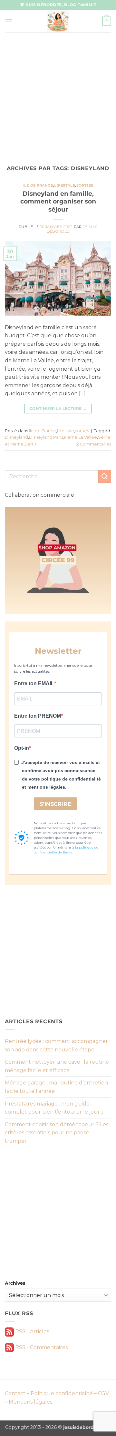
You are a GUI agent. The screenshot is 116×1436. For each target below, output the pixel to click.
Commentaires (93, 444)
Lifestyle (64, 185)
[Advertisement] (58, 94)
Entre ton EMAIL (34, 683)
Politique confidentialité (62, 1393)
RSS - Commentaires (41, 1347)
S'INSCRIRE (56, 804)
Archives (15, 1283)
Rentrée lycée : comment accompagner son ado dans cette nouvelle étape (56, 1045)
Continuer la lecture (58, 408)
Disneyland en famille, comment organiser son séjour (58, 202)
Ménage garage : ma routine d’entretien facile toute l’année (56, 1087)
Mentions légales (30, 1402)
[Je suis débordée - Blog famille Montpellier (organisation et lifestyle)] (58, 21)
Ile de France (38, 185)
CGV (103, 1393)
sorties (84, 185)
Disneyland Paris (46, 437)
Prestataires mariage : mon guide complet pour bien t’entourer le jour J (54, 1108)
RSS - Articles (31, 1331)
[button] (9, 21)
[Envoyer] (104, 476)
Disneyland (16, 437)
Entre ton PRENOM (37, 716)
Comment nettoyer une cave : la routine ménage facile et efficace (57, 1066)
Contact (15, 1393)
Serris (30, 444)
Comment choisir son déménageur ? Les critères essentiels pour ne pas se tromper (56, 1132)
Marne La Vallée (80, 437)
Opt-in (21, 748)
